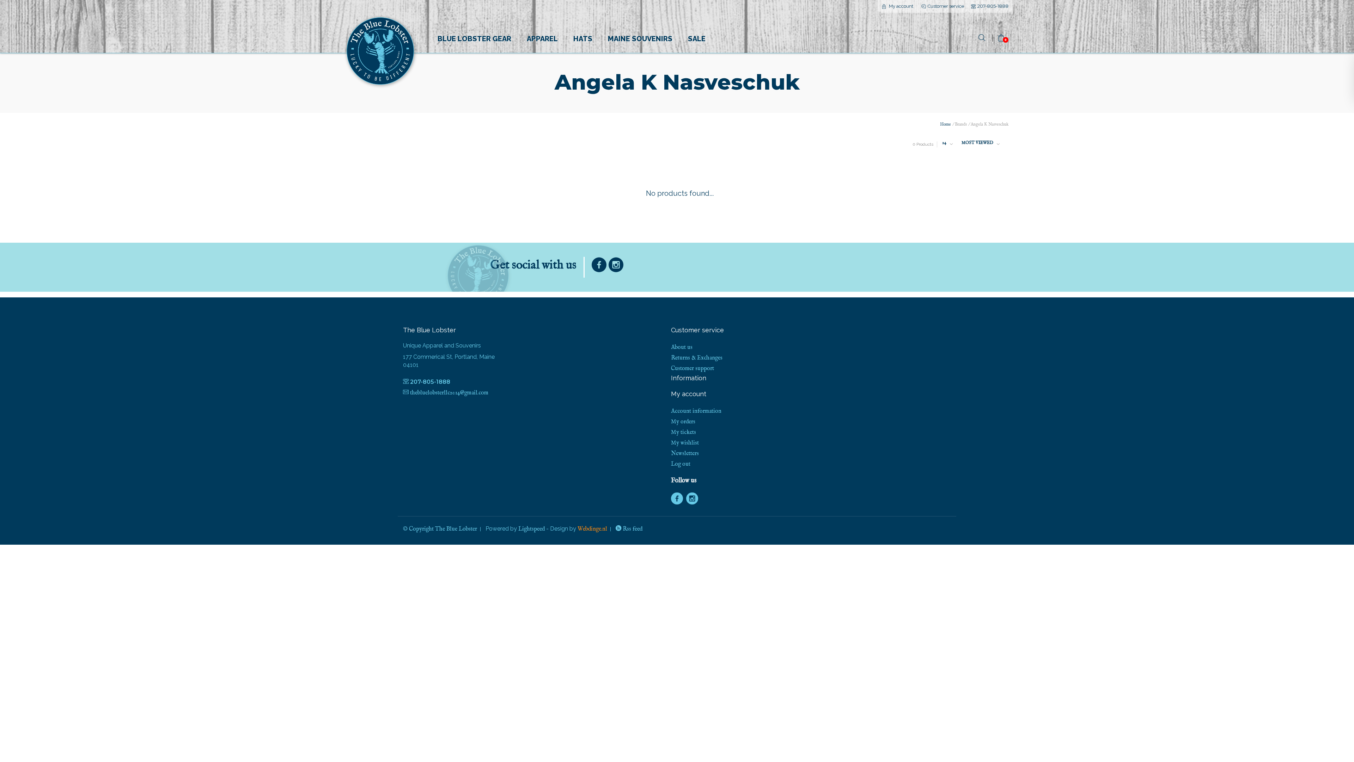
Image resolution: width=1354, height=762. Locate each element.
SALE (697, 39)
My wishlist (685, 443)
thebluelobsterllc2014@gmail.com (449, 393)
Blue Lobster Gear (474, 39)
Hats (582, 39)
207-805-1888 (992, 6)
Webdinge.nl (592, 529)
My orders (683, 421)
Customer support (692, 368)
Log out (680, 464)
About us (682, 347)
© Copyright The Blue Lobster (440, 529)
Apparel (542, 39)
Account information (696, 411)
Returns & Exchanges (696, 358)
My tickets (683, 432)
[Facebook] (599, 267)
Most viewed (977, 142)
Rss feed (631, 529)
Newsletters (685, 453)
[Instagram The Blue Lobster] (616, 267)
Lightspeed (531, 529)
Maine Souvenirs (640, 39)
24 (944, 142)
